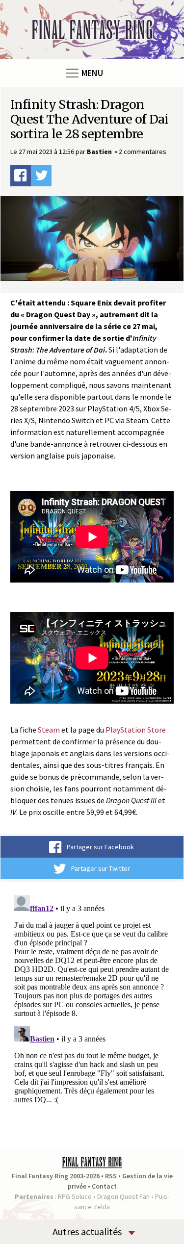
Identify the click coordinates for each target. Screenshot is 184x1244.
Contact (104, 1186)
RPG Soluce (75, 1196)
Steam (49, 730)
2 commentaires (142, 151)
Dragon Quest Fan (123, 1196)
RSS (111, 1175)
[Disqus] (92, 1014)
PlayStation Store (135, 730)
